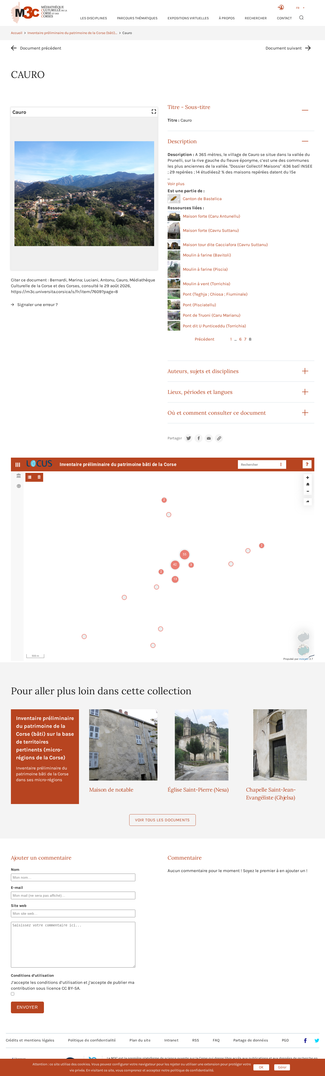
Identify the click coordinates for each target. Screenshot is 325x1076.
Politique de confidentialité (92, 1040)
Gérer (282, 1067)
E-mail (17, 887)
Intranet (171, 1040)
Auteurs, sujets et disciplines (203, 371)
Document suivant (284, 48)
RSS (195, 1040)
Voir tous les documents (162, 819)
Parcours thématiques (137, 18)
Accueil (16, 33)
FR (297, 8)
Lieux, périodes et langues (200, 392)
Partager (175, 438)
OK (261, 1067)
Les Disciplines (93, 18)
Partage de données (250, 1040)
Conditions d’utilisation (32, 975)
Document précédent (40, 48)
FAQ (216, 1040)
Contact (284, 18)
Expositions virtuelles (188, 18)
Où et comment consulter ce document (217, 412)
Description (182, 141)
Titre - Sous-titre (189, 107)
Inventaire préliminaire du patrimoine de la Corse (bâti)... (72, 33)
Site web (18, 905)
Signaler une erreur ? (37, 304)
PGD (285, 1040)
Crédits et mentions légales (30, 1040)
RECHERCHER (256, 18)
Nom (15, 869)
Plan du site (139, 1040)
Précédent (204, 339)
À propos (227, 18)
